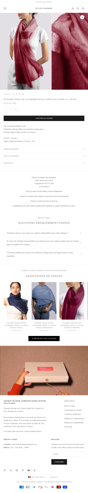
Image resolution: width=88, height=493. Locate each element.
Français (53, 477)
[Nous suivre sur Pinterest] (23, 470)
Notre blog (68, 427)
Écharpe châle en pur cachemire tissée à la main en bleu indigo (16, 325)
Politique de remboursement (74, 418)
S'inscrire (59, 462)
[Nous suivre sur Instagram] (17, 470)
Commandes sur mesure (72, 410)
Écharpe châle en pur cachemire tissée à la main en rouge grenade (72, 325)
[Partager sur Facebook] (13, 94)
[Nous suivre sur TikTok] (34, 470)
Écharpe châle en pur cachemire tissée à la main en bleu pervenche (44, 325)
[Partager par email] (23, 94)
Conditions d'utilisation (72, 414)
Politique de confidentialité (73, 423)
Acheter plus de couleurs (44, 338)
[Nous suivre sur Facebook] (5, 470)
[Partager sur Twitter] (16, 94)
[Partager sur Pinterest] (20, 94)
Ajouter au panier (44, 118)
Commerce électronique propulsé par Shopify (54, 482)
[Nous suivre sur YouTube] (29, 470)
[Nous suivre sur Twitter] (11, 470)
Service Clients (69, 406)
